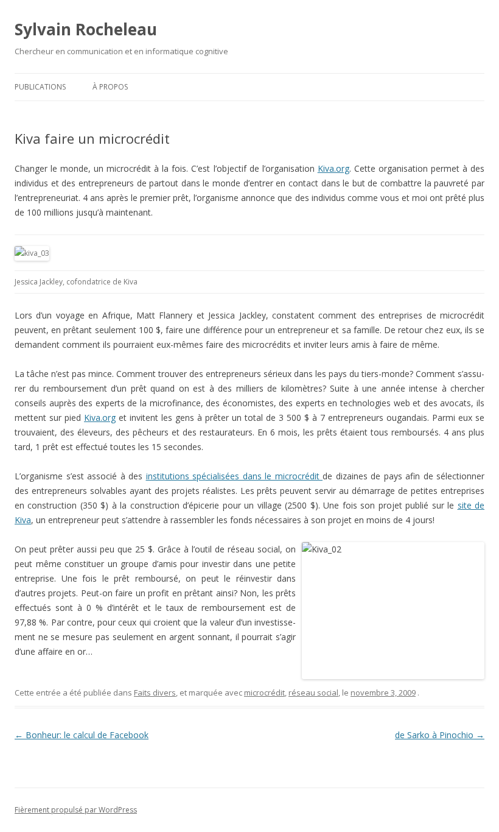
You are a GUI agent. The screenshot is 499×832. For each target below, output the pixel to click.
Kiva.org (333, 168)
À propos (110, 87)
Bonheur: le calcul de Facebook (81, 735)
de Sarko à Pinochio (439, 735)
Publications (40, 87)
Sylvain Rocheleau (86, 29)
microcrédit (264, 692)
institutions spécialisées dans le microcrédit (234, 476)
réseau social (313, 692)
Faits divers (155, 692)
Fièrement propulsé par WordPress (76, 810)
